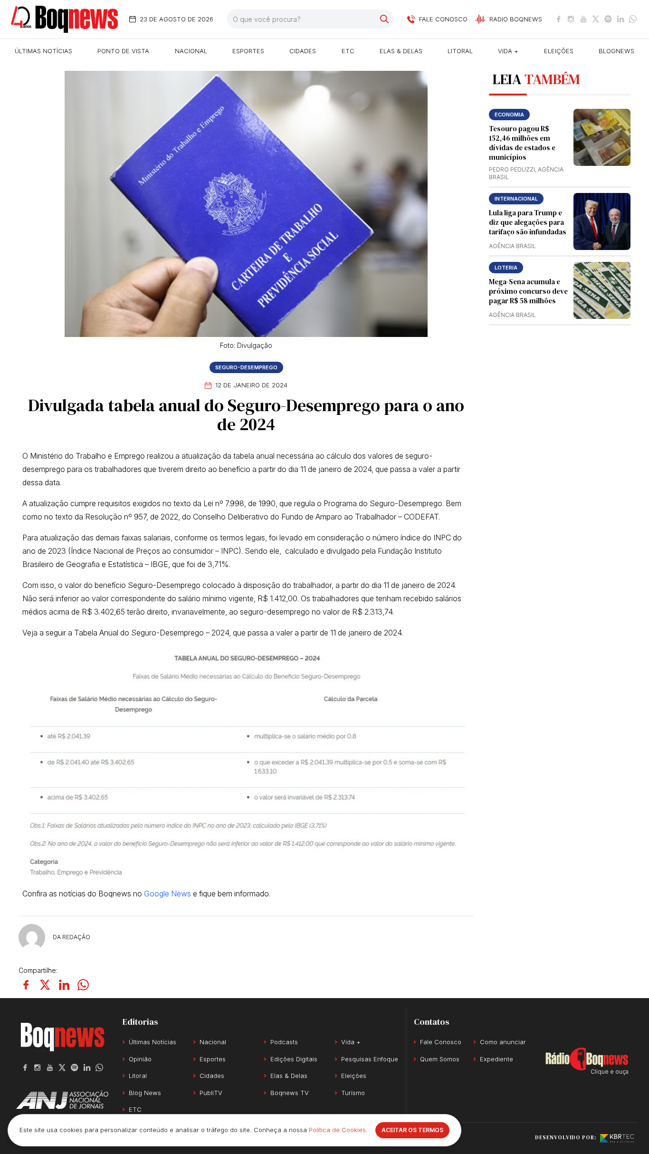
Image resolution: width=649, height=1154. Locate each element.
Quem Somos (439, 1059)
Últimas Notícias (43, 51)
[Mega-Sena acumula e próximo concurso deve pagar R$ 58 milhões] (601, 290)
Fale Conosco (440, 1042)
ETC (348, 51)
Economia (509, 114)
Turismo (353, 1092)
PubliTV (211, 1092)
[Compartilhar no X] (45, 985)
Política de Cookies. (338, 1130)
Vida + (508, 51)
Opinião (140, 1059)
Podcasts (284, 1042)
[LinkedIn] (620, 19)
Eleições (558, 51)
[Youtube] (583, 19)
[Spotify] (608, 19)
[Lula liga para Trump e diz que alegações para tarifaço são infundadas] (601, 221)
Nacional (191, 51)
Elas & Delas (401, 51)
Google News (167, 893)
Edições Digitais (293, 1059)
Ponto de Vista (123, 51)
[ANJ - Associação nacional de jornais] (62, 1099)
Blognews (616, 51)
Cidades (302, 51)
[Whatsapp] (633, 19)
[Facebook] (559, 19)
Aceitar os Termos (412, 1130)
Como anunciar (503, 1042)
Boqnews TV (289, 1092)
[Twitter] (596, 19)
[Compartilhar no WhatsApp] (83, 985)
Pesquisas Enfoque (369, 1059)
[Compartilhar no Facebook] (26, 985)
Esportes (248, 51)
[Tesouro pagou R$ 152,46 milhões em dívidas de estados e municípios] (601, 137)
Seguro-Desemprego (246, 367)
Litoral (460, 51)
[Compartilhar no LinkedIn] (64, 985)
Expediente (496, 1059)
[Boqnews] (64, 19)
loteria (506, 267)
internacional (516, 198)
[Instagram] (571, 19)
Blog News (145, 1092)
